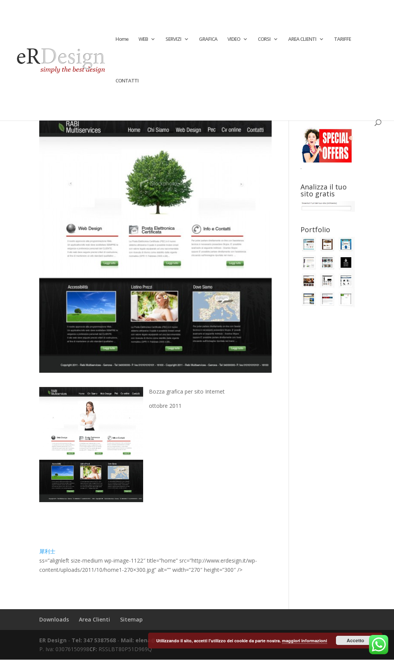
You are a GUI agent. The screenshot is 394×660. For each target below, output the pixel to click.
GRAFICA (208, 39)
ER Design (53, 640)
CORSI (264, 39)
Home (122, 39)
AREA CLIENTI (302, 39)
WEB (143, 39)
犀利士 (47, 551)
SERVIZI (173, 39)
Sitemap (131, 619)
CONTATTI (127, 81)
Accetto (355, 640)
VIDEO (233, 39)
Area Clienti (94, 619)
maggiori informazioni (304, 640)
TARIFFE (342, 39)
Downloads (54, 619)
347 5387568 (100, 640)
